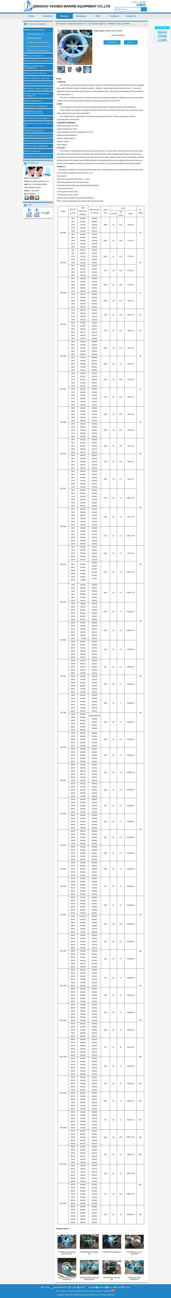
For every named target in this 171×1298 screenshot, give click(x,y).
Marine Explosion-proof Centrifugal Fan (34, 67)
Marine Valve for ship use (36, 73)
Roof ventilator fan (33, 151)
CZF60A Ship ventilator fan (112, 1252)
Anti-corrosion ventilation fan (37, 146)
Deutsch (56, 1287)
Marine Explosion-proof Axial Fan (39, 61)
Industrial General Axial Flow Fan (39, 83)
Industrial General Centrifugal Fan (39, 89)
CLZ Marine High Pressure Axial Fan (38, 46)
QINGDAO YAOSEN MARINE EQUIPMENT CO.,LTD (83, 1295)
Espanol (65, 1287)
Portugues (91, 1287)
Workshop (81, 16)
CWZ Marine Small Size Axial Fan (37, 51)
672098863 (31, 194)
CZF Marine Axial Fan (97, 24)
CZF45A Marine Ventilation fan (89, 1253)
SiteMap (107, 1291)
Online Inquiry (112, 42)
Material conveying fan (35, 131)
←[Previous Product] (117, 35)
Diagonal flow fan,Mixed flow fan (39, 156)
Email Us (131, 42)
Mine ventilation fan (33, 101)
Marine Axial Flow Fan (77, 24)
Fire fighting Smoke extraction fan (39, 136)
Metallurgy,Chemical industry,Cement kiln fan (33, 112)
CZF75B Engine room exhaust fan (134, 1253)
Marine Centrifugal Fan (35, 56)
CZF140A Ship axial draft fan (111, 1278)
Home (31, 16)
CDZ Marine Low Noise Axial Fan (37, 42)
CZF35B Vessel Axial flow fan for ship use (66, 1253)
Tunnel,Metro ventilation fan (37, 106)
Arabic (118, 1287)
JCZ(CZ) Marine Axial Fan (35, 34)
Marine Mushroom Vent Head (37, 78)
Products (64, 16)
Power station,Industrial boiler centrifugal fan (36, 95)
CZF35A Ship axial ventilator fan (134, 1278)
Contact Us (131, 16)
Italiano (82, 1287)
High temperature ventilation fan (38, 141)
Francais (73, 1287)
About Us (47, 16)
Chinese (47, 1287)
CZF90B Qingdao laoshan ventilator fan (67, 1278)
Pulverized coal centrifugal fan (38, 118)
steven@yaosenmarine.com (39, 181)
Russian (127, 1287)
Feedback (114, 16)
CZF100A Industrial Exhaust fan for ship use (89, 1278)
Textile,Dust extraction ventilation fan (38, 124)
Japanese (101, 1287)
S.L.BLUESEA (34, 191)
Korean (111, 1287)
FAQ (98, 16)
